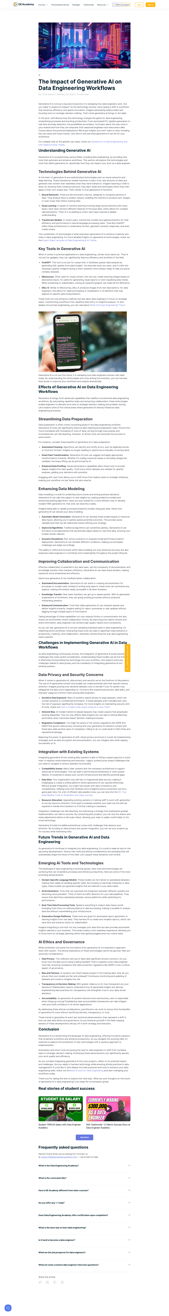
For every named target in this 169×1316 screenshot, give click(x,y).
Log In (139, 5)
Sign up (150, 5)
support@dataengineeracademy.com (59, 1157)
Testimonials (88, 5)
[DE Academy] (24, 5)
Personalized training (60, 5)
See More (84, 1137)
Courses (41, 5)
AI (39, 75)
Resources (101, 5)
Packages (76, 5)
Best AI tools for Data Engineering (86, 1070)
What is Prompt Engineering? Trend (107, 305)
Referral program (122, 5)
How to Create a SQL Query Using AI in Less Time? (85, 707)
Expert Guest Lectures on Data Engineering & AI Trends (69, 240)
